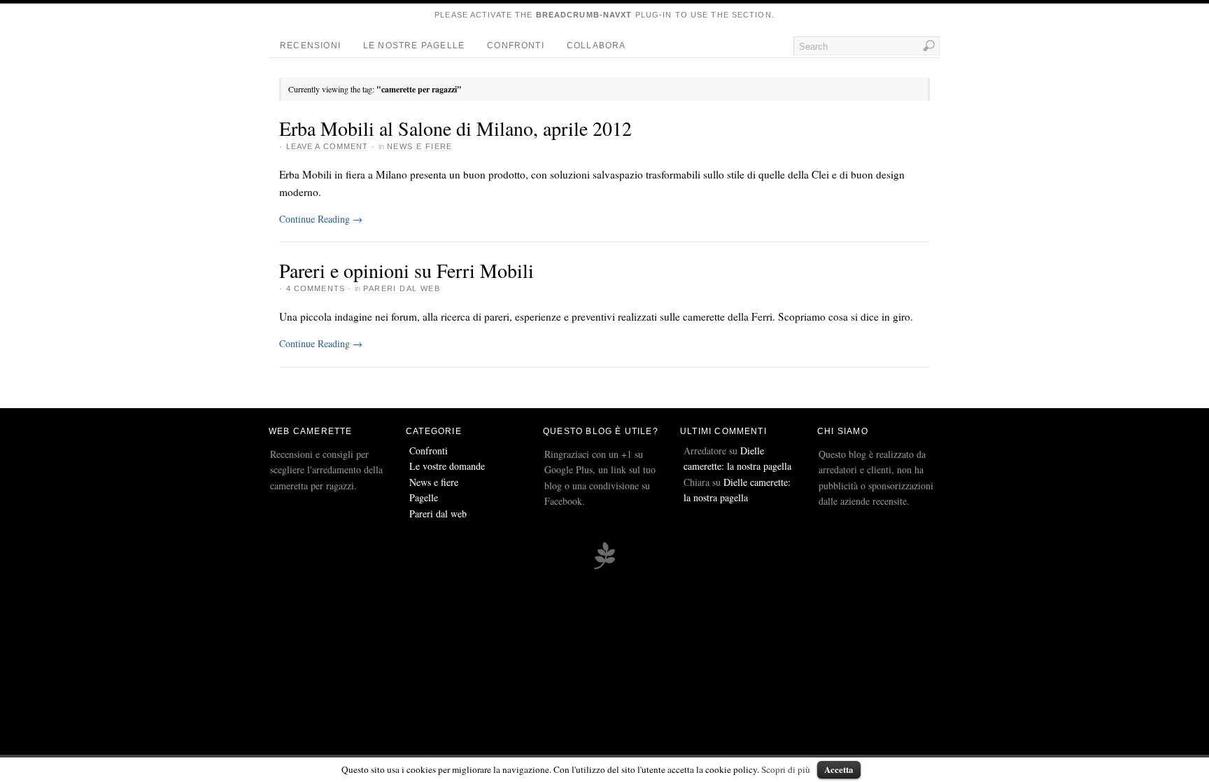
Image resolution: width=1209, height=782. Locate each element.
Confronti (515, 45)
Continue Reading (320, 218)
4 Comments (315, 288)
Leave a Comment (327, 146)
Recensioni (310, 45)
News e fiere (420, 146)
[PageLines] (604, 567)
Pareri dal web (401, 288)
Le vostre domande (447, 466)
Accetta (839, 769)
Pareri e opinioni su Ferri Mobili (406, 270)
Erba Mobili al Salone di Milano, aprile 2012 (455, 128)
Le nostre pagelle (414, 45)
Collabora (596, 45)
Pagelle (423, 497)
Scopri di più (785, 769)
